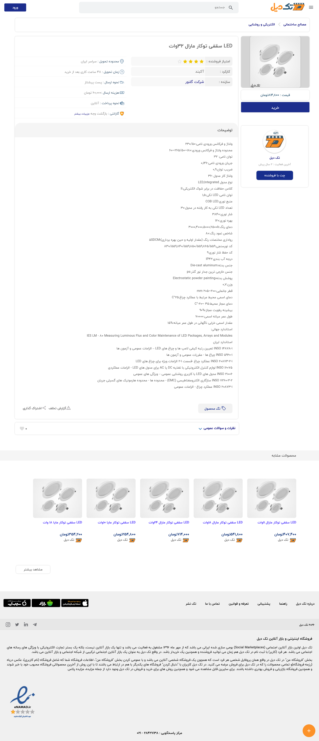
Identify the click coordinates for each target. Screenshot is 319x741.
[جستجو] (231, 8)
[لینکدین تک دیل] (26, 625)
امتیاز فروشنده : (218, 61)
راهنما (283, 603)
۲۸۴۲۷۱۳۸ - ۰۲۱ (147, 733)
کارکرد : (225, 71)
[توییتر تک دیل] (17, 625)
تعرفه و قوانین (239, 603)
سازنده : (224, 82)
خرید (275, 107)
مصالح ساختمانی (294, 24)
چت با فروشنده (274, 175)
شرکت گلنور (194, 82)
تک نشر (191, 603)
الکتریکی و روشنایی (262, 24)
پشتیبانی (264, 603)
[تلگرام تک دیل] (34, 625)
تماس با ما (212, 603)
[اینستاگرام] (8, 625)
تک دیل (283, 540)
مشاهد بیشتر (33, 569)
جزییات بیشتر (82, 114)
